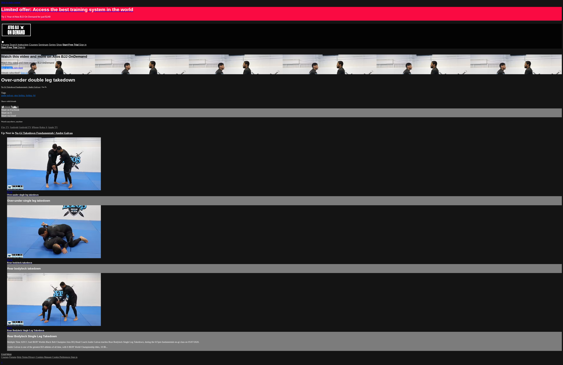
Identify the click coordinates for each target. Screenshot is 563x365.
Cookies (40, 357)
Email (16, 107)
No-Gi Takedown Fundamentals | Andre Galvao (21, 87)
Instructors (23, 44)
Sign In (21, 47)
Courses (33, 44)
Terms (25, 357)
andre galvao (7, 95)
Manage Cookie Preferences (57, 357)
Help (19, 357)
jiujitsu (29, 95)
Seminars (43, 44)
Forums (5, 44)
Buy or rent (6, 68)
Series (52, 44)
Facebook (6, 107)
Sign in (83, 44)
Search (14, 44)
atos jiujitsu (19, 95)
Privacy (32, 357)
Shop (59, 44)
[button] (3, 42)
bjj (34, 95)
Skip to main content (10, 2)
